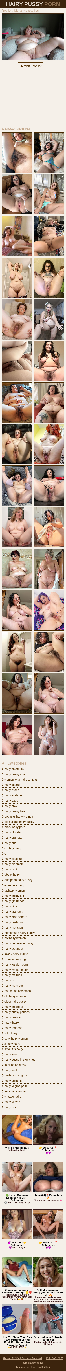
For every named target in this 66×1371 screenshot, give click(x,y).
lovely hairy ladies (16, 953)
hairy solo (10, 1054)
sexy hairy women (16, 1038)
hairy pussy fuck (14, 895)
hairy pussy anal (15, 774)
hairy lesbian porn (16, 964)
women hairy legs (15, 959)
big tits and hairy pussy (19, 821)
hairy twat (10, 1070)
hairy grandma (13, 911)
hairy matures (13, 975)
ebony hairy (12, 874)
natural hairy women (17, 990)
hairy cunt (10, 869)
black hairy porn (14, 827)
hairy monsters (13, 927)
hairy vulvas (12, 1101)
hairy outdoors (13, 1006)
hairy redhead (13, 1027)
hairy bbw (10, 806)
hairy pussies (13, 1017)
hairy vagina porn (15, 1086)
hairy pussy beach (16, 811)
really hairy (11, 1022)
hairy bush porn (14, 922)
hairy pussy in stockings (19, 1059)
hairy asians (12, 784)
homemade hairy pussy (19, 932)
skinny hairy (12, 1043)
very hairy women (15, 1091)
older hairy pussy (15, 1001)
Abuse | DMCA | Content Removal (22, 1358)
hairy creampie (14, 864)
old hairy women (15, 996)
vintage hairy (12, 1096)
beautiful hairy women (18, 816)
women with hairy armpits (20, 779)
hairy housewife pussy (18, 943)
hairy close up (13, 858)
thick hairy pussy (15, 1064)
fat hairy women (14, 890)
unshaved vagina (15, 1075)
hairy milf (10, 980)
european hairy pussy (18, 880)
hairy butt (10, 843)
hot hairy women (15, 938)
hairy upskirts (13, 1080)
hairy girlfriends (14, 901)
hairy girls (10, 906)
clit (6, 853)
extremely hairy (14, 885)
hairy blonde (12, 832)
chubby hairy (12, 848)
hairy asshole (13, 795)
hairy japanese (14, 948)
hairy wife (10, 1107)
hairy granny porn (15, 916)
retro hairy (10, 1033)
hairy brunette (13, 837)
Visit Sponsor (32, 66)
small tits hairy (13, 1049)
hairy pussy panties (17, 1012)
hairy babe (11, 800)
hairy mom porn (14, 985)
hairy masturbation (16, 969)
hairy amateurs (14, 769)
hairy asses (11, 790)
